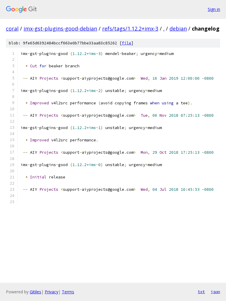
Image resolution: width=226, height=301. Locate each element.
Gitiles (35, 292)
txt (201, 291)
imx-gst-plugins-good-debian (60, 28)
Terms (68, 292)
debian (178, 28)
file (126, 43)
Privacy (51, 292)
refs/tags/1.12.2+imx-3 (130, 28)
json (215, 291)
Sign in (214, 9)
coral (12, 28)
